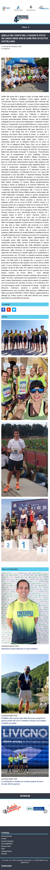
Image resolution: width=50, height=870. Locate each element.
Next (45, 811)
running (4, 646)
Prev (5, 811)
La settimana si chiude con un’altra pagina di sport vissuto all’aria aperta (22, 783)
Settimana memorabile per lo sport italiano (19, 649)
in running (4, 46)
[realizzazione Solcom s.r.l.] (6, 866)
